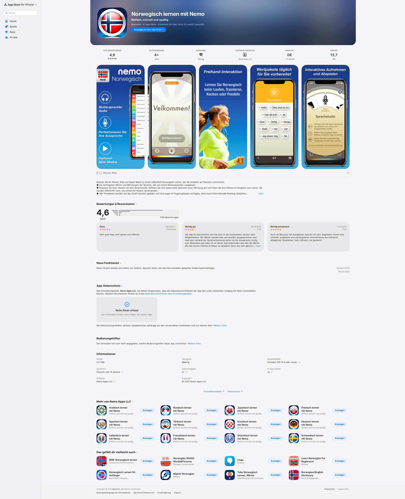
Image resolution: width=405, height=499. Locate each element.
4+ (183, 372)
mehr (261, 193)
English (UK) (343, 489)
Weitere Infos (220, 325)
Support (177, 493)
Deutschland (329, 489)
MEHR (258, 246)
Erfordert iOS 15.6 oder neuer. (282, 362)
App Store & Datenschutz (144, 493)
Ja (268, 372)
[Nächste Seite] (353, 237)
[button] (20, 21)
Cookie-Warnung (164, 493)
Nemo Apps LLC (104, 381)
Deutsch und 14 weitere (108, 372)
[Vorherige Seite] (93, 237)
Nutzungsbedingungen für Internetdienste (113, 493)
